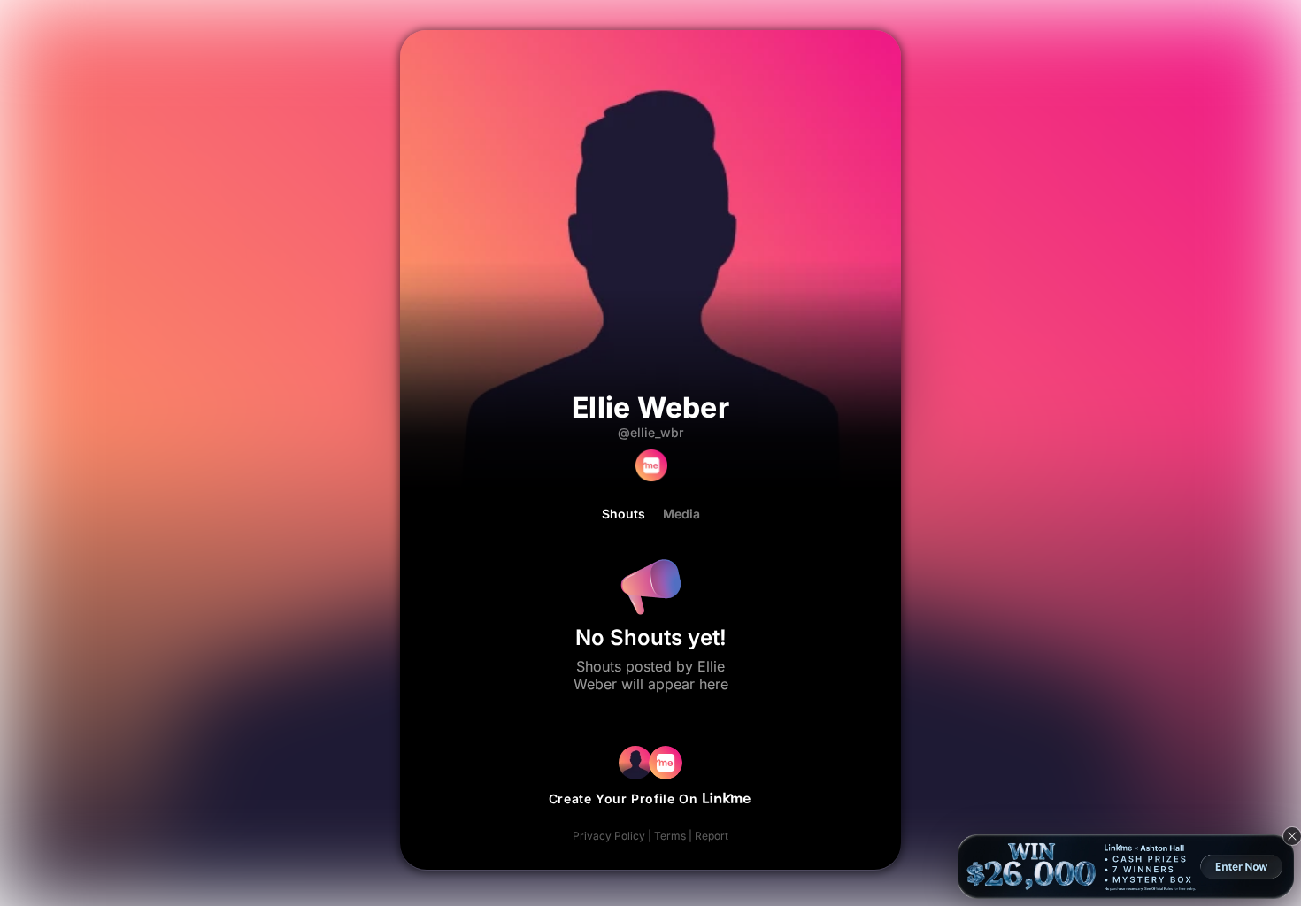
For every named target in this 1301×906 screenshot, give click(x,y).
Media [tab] (681, 514)
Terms (670, 835)
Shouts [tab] (623, 514)
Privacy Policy (609, 835)
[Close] (1292, 836)
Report (711, 835)
